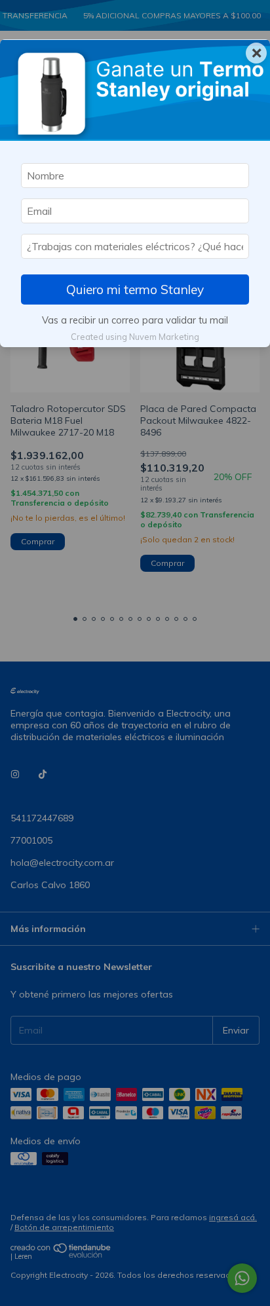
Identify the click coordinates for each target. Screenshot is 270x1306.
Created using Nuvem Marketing (135, 336)
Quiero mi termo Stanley (135, 289)
